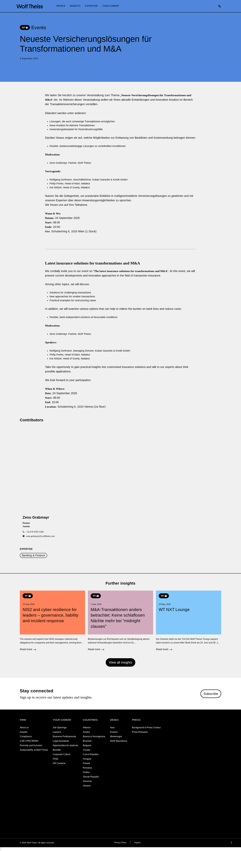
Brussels (87, 741)
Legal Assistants (61, 741)
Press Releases (140, 732)
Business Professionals (64, 736)
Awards (23, 732)
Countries (90, 719)
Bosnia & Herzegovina (94, 736)
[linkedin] (213, 843)
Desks (114, 719)
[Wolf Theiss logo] (29, 6)
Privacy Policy (120, 842)
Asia (112, 727)
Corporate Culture (61, 754)
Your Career (110, 6)
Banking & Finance (33, 555)
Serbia (86, 772)
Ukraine (87, 785)
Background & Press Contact (146, 727)
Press (136, 719)
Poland (86, 763)
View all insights (120, 662)
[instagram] (208, 843)
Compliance (26, 736)
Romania (87, 768)
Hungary (87, 759)
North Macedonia (118, 741)
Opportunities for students (65, 745)
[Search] (220, 6)
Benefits (57, 750)
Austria (86, 732)
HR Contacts (59, 763)
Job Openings (60, 727)
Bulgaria (87, 745)
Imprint (137, 842)
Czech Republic (91, 754)
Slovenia (87, 781)
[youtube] (219, 843)
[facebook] (202, 843)
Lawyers (57, 732)
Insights (75, 6)
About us (24, 727)
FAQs (55, 759)
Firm (23, 719)
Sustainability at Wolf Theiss (34, 750)
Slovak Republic (91, 777)
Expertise (91, 6)
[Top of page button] (235, 843)
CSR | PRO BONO (29, 741)
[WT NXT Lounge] (188, 621)
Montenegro (116, 736)
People (60, 6)
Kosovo (114, 732)
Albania (87, 727)
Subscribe (210, 693)
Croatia (86, 750)
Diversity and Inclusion (31, 745)
